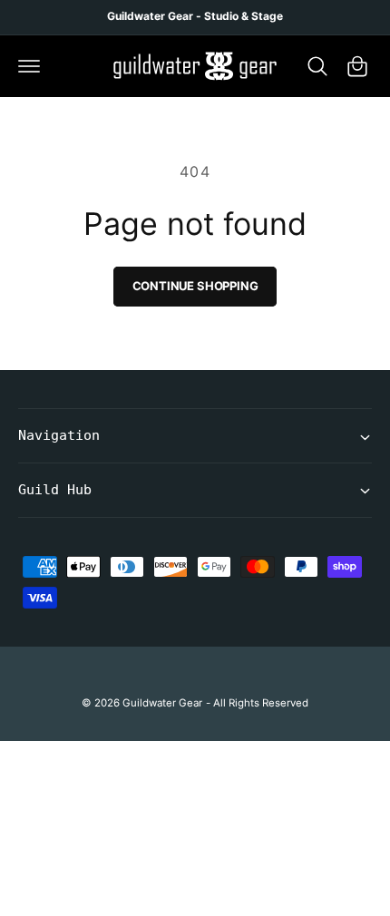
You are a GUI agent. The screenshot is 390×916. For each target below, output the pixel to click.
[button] (29, 66)
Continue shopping (195, 285)
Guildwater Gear (162, 703)
